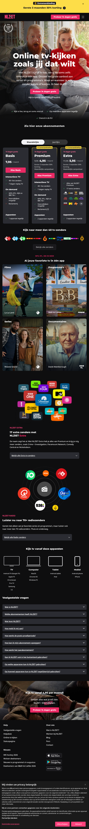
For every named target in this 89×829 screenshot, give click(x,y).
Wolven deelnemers (12, 758)
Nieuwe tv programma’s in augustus (19, 762)
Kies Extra (73, 175)
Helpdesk (7, 734)
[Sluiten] (85, 784)
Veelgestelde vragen (12, 730)
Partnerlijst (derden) (9, 818)
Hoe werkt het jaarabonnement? (19, 650)
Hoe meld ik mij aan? (14, 628)
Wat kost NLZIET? (12, 621)
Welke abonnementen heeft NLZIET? (21, 614)
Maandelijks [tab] (33, 142)
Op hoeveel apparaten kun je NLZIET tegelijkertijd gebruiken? (32, 671)
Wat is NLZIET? (11, 607)
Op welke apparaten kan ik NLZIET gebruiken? (25, 664)
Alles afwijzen (62, 824)
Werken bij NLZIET (54, 734)
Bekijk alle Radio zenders (15, 537)
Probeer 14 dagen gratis (65, 17)
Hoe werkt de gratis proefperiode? (20, 635)
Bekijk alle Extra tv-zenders (23, 455)
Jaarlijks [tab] (56, 142)
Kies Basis (16, 170)
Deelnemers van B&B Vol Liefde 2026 (19, 766)
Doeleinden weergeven (10, 824)
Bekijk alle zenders (44, 247)
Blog (48, 737)
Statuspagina (9, 741)
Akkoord (78, 824)
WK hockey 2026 (10, 755)
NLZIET (10, 16)
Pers (48, 741)
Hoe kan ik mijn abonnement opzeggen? (23, 643)
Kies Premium (44, 175)
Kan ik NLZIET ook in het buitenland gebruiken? (26, 657)
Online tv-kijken (10, 737)
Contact (49, 745)
